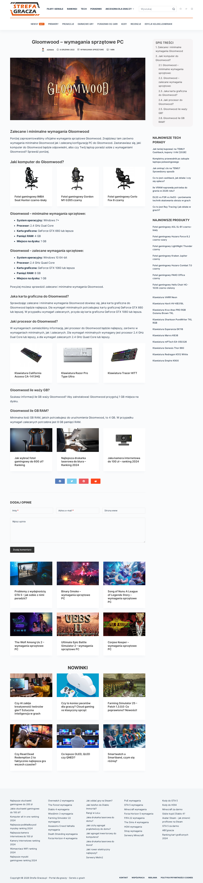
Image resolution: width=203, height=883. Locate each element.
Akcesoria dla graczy (119, 9)
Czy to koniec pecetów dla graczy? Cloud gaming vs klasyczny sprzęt (77, 707)
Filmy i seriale (55, 9)
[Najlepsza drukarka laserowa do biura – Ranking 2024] (78, 440)
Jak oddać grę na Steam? (99, 800)
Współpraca (138, 877)
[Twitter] (186, 9)
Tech (84, 9)
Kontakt (123, 877)
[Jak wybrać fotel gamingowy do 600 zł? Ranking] (31, 440)
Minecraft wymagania (135, 809)
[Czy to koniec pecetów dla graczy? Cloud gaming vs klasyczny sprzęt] (78, 685)
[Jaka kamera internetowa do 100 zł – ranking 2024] (124, 440)
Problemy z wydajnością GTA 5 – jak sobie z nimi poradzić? (30, 595)
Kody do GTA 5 (170, 800)
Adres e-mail (66, 510)
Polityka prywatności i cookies (177, 877)
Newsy (37, 24)
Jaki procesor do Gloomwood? (170, 101)
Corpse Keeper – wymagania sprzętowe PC (122, 646)
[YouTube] (192, 9)
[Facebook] (181, 9)
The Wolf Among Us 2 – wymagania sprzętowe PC (29, 646)
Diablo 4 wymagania (58, 809)
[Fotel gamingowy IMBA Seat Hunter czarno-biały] (31, 178)
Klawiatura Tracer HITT (122, 373)
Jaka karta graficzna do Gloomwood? (173, 93)
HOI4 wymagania (133, 826)
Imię (15, 510)
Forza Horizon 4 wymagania (62, 838)
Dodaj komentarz (22, 549)
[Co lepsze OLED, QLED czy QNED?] (78, 736)
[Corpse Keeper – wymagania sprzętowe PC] (124, 624)
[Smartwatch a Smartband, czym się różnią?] (124, 736)
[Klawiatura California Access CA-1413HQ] (31, 355)
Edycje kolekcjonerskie (158, 24)
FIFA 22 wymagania (134, 818)
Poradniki (96, 9)
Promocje (68, 24)
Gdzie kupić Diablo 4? (173, 813)
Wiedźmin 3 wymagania (60, 813)
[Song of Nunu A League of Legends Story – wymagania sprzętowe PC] (124, 573)
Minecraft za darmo (172, 809)
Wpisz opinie (19, 521)
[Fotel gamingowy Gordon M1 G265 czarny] (78, 178)
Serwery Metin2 (94, 857)
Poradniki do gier (107, 24)
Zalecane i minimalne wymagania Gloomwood (169, 49)
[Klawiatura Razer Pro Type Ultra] (78, 355)
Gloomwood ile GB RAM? (171, 120)
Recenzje (136, 24)
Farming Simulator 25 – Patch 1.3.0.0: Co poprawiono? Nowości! (122, 707)
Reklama (152, 877)
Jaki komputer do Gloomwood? (167, 58)
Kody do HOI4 (169, 805)
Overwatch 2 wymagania (61, 800)
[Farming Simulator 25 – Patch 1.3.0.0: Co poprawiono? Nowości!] (124, 685)
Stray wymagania (133, 831)
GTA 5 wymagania (133, 805)
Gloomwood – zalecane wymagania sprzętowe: (170, 82)
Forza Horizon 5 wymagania (138, 813)
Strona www (110, 510)
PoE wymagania (132, 800)
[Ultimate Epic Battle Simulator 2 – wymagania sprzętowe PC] (78, 624)
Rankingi (72, 9)
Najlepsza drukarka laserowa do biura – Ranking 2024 (73, 461)
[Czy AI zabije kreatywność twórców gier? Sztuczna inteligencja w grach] (31, 685)
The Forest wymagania (60, 805)
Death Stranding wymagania (63, 834)
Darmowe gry (86, 24)
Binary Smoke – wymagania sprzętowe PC (75, 595)
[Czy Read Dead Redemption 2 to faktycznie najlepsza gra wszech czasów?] (31, 736)
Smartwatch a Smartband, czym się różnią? (121, 757)
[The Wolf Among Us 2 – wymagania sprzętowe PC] (31, 624)
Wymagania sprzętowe (92, 49)
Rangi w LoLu (93, 813)
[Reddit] (95, 481)
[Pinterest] (84, 481)
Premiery (53, 24)
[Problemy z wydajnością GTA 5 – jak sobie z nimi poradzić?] (31, 573)
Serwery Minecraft (134, 835)
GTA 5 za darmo (170, 826)
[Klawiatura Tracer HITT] (124, 355)
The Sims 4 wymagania (136, 822)
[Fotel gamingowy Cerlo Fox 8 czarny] (124, 178)
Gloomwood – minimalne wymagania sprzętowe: (171, 69)
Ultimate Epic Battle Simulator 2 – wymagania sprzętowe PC (77, 646)
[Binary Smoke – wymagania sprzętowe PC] (78, 573)
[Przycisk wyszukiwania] (174, 9)
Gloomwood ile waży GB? (173, 111)
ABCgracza (168, 830)
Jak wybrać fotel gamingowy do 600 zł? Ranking (29, 461)
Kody (124, 24)
